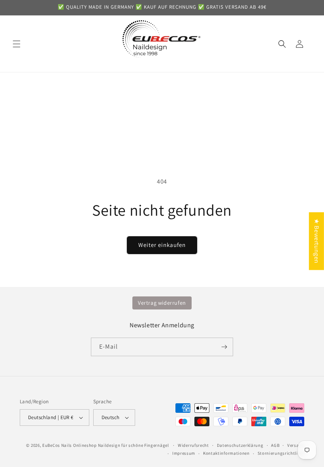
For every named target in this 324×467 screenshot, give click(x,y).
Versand (295, 445)
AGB (275, 445)
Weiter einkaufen (162, 245)
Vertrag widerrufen (162, 302)
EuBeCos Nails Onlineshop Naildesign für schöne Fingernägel (105, 445)
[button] (16, 44)
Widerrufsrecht (193, 445)
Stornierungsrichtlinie (281, 453)
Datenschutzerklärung (240, 445)
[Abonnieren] (224, 347)
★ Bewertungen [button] (317, 241)
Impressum (183, 453)
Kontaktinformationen (226, 453)
